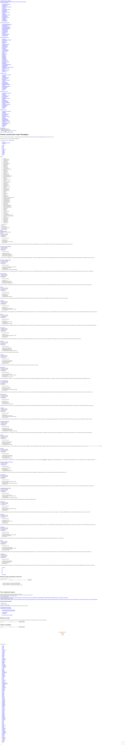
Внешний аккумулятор (6, 84)
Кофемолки (4, 62)
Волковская (5, 165)
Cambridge (4, 666)
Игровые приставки (5, 17)
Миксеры (3, 55)
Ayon (3, 660)
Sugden (3, 734)
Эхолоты (3, 85)
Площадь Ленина (6, 199)
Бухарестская (6, 162)
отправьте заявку (42, 136)
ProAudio (3, 719)
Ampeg (3, 151)
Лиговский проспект (7, 181)
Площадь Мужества (7, 200)
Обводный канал (6, 190)
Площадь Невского (7, 201)
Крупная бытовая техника (4, 22)
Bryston (3, 664)
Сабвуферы (4, 18)
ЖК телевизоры (5, 5)
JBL (3, 691)
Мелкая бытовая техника (4, 37)
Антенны (3, 7)
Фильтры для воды (5, 70)
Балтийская (5, 161)
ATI (3, 147)
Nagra (3, 709)
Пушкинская (6, 208)
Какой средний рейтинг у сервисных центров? (9, 595)
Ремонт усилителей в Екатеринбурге (16, 599)
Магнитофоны (4, 10)
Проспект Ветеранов (7, 206)
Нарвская (5, 187)
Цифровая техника (3, 73)
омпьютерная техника (4, 91)
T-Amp (3, 735)
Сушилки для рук (5, 49)
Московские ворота (7, 186)
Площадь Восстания (7, 198)
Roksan (3, 726)
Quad (3, 722)
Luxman (3, 700)
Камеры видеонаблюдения (6, 6)
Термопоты (4, 71)
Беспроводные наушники (6, 74)
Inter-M (3, 689)
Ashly (3, 656)
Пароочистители (5, 45)
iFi (2, 742)
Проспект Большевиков (7, 205)
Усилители (4, 13)
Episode (3, 685)
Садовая (5, 210)
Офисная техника (3, 109)
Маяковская (5, 183)
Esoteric (3, 686)
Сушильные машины (5, 33)
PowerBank (4, 88)
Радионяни (4, 48)
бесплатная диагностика (6, 227)
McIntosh (3, 704)
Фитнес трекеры (5, 78)
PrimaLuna (4, 717)
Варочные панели (5, 29)
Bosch (3, 663)
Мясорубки (4, 56)
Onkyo (3, 711)
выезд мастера (4, 224)
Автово (5, 158)
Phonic (3, 714)
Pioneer (3, 715)
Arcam (3, 654)
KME (3, 694)
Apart (3, 153)
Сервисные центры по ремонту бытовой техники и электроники (13, 1)
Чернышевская (6, 220)
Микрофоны (4, 11)
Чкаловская (5, 221)
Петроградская (6, 195)
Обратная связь (4, 612)
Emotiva (3, 684)
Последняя (4, 574)
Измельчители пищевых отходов (7, 67)
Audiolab (3, 659)
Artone (3, 655)
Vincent (3, 740)
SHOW (3, 729)
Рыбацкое (5, 209)
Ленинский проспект (7, 179)
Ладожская (5, 178)
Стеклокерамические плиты (7, 24)
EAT (3, 678)
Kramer (3, 697)
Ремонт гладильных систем (29, 597)
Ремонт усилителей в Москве (5, 599)
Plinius (3, 716)
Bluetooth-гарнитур (5, 83)
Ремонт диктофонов (9, 597)
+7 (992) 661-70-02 (3, 130)
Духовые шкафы (5, 31)
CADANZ (4, 665)
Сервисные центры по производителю (8, 610)
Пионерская (6, 196)
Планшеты (4, 76)
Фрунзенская (6, 218)
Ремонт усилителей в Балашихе (49, 599)
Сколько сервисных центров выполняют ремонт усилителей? (11, 594)
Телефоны (4, 75)
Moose (3, 706)
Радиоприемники (5, 82)
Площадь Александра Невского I (9, 197)
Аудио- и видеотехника (4, 2)
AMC (3, 145)
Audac (3, 658)
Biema (3, 662)
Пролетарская (6, 204)
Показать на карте (3, 231)
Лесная (5, 180)
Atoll (3, 657)
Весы (3, 52)
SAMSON (4, 728)
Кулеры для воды (5, 34)
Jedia (3, 692)
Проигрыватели (5, 16)
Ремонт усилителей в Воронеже (28, 599)
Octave (3, 710)
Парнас (5, 194)
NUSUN (3, 708)
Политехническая (6, 202)
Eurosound (4, 687)
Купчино (5, 177)
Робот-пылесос (4, 42)
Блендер (3, 69)
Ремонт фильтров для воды (56, 597)
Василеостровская (7, 163)
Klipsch (3, 696)
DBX (3, 670)
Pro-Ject (3, 718)
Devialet (3, 675)
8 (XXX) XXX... (3, 343)
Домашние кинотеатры (6, 14)
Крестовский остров (7, 176)
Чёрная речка (6, 219)
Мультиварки (4, 54)
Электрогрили (4, 40)
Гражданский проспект (7, 169)
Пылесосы (4, 41)
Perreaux (3, 713)
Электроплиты (4, 30)
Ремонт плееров (3, 597)
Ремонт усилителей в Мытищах (39, 599)
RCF (3, 723)
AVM (3, 148)
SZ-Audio (3, 730)
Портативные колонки (6, 80)
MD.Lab (3, 701)
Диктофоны (4, 81)
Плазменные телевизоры (6, 4)
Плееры (3, 99)
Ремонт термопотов (64, 597)
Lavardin (3, 699)
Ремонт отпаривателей (38, 597)
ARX (3, 647)
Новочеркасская (6, 189)
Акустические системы (6, 9)
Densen (3, 674)
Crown (3, 669)
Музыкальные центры (6, 12)
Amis (3, 150)
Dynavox (3, 676)
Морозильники (4, 35)
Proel (3, 720)
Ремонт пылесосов (22, 597)
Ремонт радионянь (45, 597)
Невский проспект (7, 188)
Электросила (6, 222)
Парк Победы (6, 193)
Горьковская (6, 167)
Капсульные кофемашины (6, 64)
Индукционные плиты (6, 25)
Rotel (3, 727)
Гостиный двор (6, 168)
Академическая (6, 160)
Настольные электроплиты (6, 39)
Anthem (3, 152)
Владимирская (6, 164)
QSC (3, 721)
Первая (3, 567)
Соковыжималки (5, 65)
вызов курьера (4, 226)
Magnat (3, 703)
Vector (3, 739)
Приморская (6, 203)
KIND (3, 693)
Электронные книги (5, 77)
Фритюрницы (4, 63)
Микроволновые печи (6, 28)
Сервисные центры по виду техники (8, 609)
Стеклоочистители (5, 50)
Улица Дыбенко (6, 217)
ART (3, 146)
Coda (3, 667)
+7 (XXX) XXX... (3, 235)
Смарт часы (4, 106)
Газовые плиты (4, 32)
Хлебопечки (4, 58)
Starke (3, 733)
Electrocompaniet (5, 683)
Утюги (3, 43)
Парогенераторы (5, 46)
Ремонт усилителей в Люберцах (70, 599)
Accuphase (4, 149)
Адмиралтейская (6, 159)
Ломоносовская (6, 182)
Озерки (5, 192)
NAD (3, 707)
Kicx (3, 695)
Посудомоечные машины (6, 27)
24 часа (3, 225)
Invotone (3, 690)
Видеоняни (4, 47)
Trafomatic (4, 737)
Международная (6, 184)
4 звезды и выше (4, 229)
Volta (3, 741)
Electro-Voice (4, 682)
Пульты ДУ (4, 8)
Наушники (4, 79)
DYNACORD (4, 672)
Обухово (5, 191)
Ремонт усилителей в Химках (60, 599)
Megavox (3, 705)
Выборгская (6, 166)
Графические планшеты (6, 86)
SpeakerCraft (4, 732)
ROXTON (4, 724)
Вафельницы (4, 66)
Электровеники (5, 51)
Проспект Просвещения (8, 207)
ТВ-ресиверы (4, 15)
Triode (3, 738)
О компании (4, 613)
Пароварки (4, 59)
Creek (3, 668)
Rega (3, 725)
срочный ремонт (4, 228)
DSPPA (3, 671)
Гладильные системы (5, 44)
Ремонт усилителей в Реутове (81, 599)
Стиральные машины (5, 26)
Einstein (3, 681)
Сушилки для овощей (6, 68)
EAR (3, 677)
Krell (3, 698)
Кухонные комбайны (5, 61)
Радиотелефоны (5, 87)
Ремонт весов (50, 597)
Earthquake (4, 680)
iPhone (3, 89)
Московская (5, 185)
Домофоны (4, 19)
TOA (3, 736)
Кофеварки (4, 57)
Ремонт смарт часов (15, 597)
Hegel (3, 688)
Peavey (3, 712)
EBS (3, 679)
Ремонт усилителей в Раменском (91, 599)
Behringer (3, 661)
